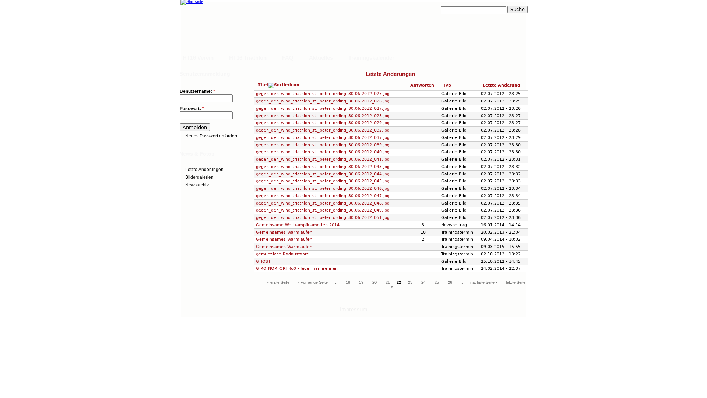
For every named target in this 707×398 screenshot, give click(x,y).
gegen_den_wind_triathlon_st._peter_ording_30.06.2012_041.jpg (323, 159)
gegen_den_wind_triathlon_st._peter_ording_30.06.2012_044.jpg (323, 174)
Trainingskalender (371, 58)
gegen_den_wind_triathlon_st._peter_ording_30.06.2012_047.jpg (323, 195)
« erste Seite (278, 282)
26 (450, 282)
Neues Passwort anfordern (212, 136)
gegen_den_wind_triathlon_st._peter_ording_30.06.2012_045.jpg (323, 181)
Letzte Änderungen (204, 169)
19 (361, 282)
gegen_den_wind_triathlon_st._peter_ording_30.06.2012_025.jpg (323, 93)
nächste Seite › (483, 282)
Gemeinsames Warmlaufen (284, 232)
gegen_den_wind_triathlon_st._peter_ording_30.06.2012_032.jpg (323, 130)
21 (388, 282)
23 (410, 282)
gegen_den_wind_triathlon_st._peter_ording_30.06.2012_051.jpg (323, 217)
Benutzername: (197, 91)
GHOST (263, 261)
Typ (447, 85)
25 (437, 282)
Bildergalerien (199, 177)
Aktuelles (321, 58)
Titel (263, 85)
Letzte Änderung (501, 85)
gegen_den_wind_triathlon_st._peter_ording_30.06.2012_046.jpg (323, 188)
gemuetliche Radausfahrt (282, 254)
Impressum (353, 309)
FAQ (287, 58)
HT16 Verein (198, 58)
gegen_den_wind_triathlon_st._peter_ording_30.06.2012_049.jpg (323, 210)
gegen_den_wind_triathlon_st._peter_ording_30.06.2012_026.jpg (323, 101)
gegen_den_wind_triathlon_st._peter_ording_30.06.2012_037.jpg (323, 137)
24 (423, 282)
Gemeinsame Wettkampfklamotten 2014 (298, 225)
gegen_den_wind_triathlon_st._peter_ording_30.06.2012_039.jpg (323, 145)
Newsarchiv (197, 185)
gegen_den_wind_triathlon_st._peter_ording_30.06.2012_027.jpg (323, 108)
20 (374, 282)
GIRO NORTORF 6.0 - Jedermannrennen (297, 268)
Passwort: (192, 109)
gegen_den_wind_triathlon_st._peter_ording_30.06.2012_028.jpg (323, 116)
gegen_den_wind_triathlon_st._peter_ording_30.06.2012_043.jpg (323, 166)
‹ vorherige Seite (313, 282)
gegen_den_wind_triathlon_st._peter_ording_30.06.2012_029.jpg (323, 123)
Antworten (422, 85)
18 (348, 282)
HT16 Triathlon (248, 58)
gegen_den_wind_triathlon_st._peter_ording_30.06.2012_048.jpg (323, 203)
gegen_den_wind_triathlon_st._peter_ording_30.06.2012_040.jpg (323, 152)
